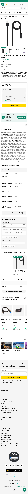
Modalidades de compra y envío (9, 414)
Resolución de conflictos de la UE (9, 443)
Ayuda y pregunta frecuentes (8, 408)
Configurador (4, 397)
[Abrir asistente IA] (24, 490)
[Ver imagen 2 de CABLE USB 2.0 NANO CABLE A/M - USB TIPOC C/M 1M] (10, 50)
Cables (22, 16)
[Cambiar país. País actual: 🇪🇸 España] (14, 489)
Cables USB (3, 18)
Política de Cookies (6, 437)
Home (2, 16)
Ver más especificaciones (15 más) (13, 213)
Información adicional (6, 439)
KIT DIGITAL (4, 393)
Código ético (4, 450)
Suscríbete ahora (14, 377)
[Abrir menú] (2, 4)
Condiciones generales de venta (9, 422)
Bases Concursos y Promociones (9, 410)
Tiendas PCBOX (5, 424)
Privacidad (18, 486)
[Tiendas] (17, 4)
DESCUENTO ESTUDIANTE (7, 401)
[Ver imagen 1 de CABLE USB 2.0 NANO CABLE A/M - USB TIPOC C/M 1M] (4, 50)
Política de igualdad (6, 448)
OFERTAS (3, 12)
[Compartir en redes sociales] (26, 125)
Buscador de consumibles (7, 395)
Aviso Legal (4, 433)
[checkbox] (1, 380)
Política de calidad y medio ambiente (10, 446)
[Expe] (17, 483)
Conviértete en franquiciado (8, 426)
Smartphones (20, 12)
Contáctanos (4, 406)
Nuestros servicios (5, 428)
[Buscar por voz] (24, 8)
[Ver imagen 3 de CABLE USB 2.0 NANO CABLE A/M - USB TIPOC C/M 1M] (17, 50)
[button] (14, 32)
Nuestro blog (4, 399)
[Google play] (10, 470)
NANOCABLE (7, 59)
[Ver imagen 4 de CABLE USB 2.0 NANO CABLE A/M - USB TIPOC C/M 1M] (24, 50)
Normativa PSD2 (5, 441)
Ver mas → (25, 298)
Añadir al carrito (15, 105)
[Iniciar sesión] (20, 4)
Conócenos (4, 419)
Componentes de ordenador (12, 16)
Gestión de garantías (6, 412)
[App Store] (18, 470)
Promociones (11, 12)
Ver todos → (24, 339)
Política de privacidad (6, 435)
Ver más (25, 78)
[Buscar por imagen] (21, 8)
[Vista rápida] (15, 267)
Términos (23, 486)
